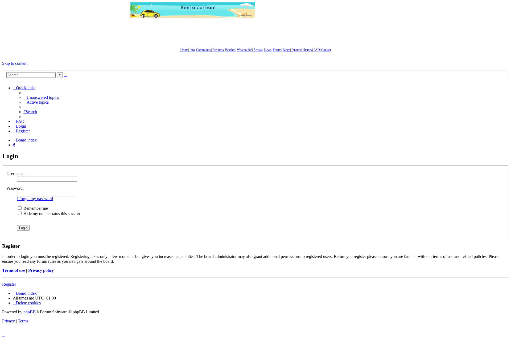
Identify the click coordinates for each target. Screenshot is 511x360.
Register (9, 284)
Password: (15, 188)
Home (184, 50)
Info (192, 50)
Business (218, 50)
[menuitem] (41, 97)
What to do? (244, 50)
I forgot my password (35, 198)
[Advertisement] (318, 10)
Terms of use (13, 270)
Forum (277, 50)
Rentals (258, 50)
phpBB (29, 312)
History (307, 50)
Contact (326, 50)
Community (203, 50)
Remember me (35, 208)
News (267, 50)
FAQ (317, 50)
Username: (15, 173)
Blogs (286, 50)
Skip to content (14, 63)
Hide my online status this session (51, 213)
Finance (296, 50)
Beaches (230, 50)
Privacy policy (41, 270)
